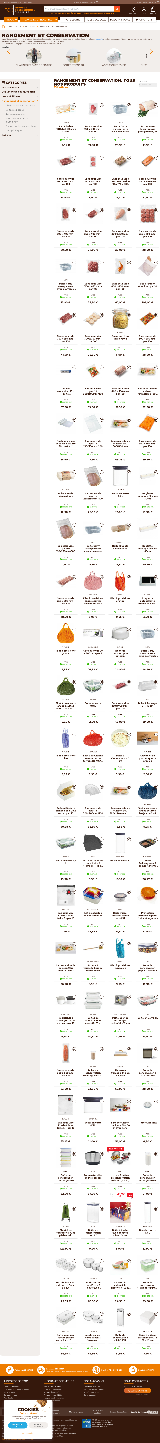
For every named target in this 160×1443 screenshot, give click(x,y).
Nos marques (9, 1392)
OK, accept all (17, 1425)
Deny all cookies (38, 1425)
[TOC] (20, 10)
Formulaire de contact (133, 1386)
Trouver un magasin (92, 1386)
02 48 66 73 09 (138, 1390)
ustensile (99, 39)
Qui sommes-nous (11, 1386)
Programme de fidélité (53, 1395)
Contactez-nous (10, 1395)
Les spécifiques (11, 96)
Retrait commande (91, 1392)
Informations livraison (52, 1389)
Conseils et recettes (52, 1401)
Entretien (7, 135)
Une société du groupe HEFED (16, 1389)
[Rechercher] (117, 9)
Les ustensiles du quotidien (18, 91)
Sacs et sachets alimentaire (21, 126)
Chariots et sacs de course (20, 105)
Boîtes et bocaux (15, 110)
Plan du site (8, 1398)
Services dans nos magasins (95, 1389)
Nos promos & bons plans (54, 1398)
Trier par (143, 82)
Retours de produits (52, 1392)
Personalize (29, 1433)
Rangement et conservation (18, 101)
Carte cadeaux (90, 1395)
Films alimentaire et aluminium (17, 120)
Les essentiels (10, 87)
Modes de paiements (52, 1386)
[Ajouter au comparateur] (74, 105)
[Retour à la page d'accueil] (3, 26)
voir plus (5, 47)
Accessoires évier (15, 114)
